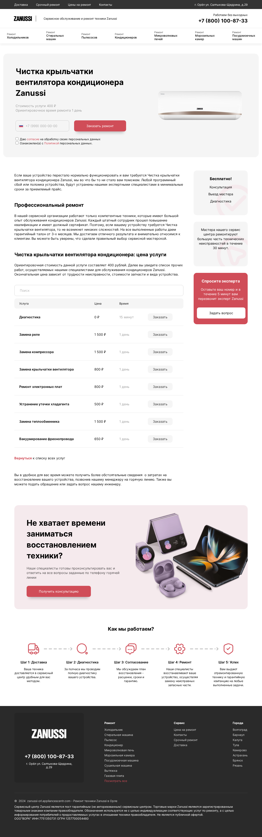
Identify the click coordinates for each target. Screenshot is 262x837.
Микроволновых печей (165, 36)
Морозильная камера (119, 755)
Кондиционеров (126, 36)
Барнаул (238, 734)
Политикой (51, 143)
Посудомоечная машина (121, 760)
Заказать (160, 317)
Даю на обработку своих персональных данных (60, 139)
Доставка (21, 4)
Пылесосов (89, 36)
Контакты (105, 4)
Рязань (238, 765)
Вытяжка (110, 770)
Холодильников (18, 36)
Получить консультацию (59, 591)
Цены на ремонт (79, 4)
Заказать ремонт (100, 126)
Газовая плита (114, 775)
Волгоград (240, 729)
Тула (236, 745)
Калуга (237, 740)
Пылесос (110, 740)
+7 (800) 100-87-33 (223, 21)
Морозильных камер (205, 36)
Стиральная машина (118, 734)
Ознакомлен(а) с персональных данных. (56, 143)
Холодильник (113, 729)
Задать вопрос (221, 313)
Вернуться (23, 458)
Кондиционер (113, 745)
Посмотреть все (115, 781)
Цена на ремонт (185, 729)
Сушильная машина (118, 765)
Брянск (238, 760)
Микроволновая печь (119, 750)
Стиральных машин (55, 36)
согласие (33, 139)
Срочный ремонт (48, 4)
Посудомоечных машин (243, 36)
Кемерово (240, 750)
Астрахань (240, 755)
